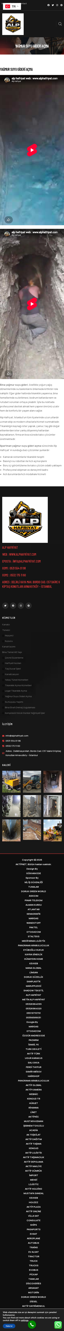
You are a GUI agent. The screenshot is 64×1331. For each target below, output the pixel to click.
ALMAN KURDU (34, 904)
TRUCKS (33, 1265)
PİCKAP (33, 1274)
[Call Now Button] (32, 1324)
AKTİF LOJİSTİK (33, 1152)
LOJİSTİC (34, 1184)
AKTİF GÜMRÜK (33, 1170)
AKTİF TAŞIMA (33, 1143)
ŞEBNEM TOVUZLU (33, 1125)
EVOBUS (33, 1270)
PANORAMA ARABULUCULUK (33, 945)
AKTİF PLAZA (34, 1206)
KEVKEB (33, 963)
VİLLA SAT (33, 1215)
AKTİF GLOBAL (34, 1085)
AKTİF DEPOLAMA (33, 1161)
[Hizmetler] (13, 24)
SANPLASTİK (34, 981)
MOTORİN (33, 1292)
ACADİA (33, 1130)
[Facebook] (48, 5)
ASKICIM (33, 895)
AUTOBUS (33, 1242)
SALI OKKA (33, 1062)
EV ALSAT (33, 1251)
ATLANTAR (34, 909)
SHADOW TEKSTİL (34, 990)
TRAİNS (33, 1247)
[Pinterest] (61, 5)
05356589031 (33, 1017)
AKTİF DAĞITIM (33, 1139)
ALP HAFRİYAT (33, 995)
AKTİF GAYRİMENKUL (33, 1306)
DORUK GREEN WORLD (33, 891)
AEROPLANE (33, 1238)
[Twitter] (53, 5)
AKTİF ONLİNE (33, 1211)
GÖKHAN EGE (33, 873)
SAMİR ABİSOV (34, 1071)
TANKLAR (33, 1279)
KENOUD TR (33, 1098)
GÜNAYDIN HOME (33, 959)
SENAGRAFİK (34, 913)
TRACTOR (33, 1256)
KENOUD (33, 1148)
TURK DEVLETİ (34, 1049)
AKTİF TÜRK (33, 1053)
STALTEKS (33, 936)
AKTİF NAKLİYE (34, 1166)
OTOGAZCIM (33, 931)
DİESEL (33, 1301)
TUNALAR (33, 886)
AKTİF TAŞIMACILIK (33, 1157)
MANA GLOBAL (34, 968)
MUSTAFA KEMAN (33, 1121)
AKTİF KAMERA (34, 1089)
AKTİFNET (21, 864)
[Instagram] (57, 5)
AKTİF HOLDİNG (33, 1188)
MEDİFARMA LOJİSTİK (33, 940)
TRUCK (34, 1260)
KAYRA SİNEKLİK (33, 954)
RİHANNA (34, 1107)
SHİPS (33, 1224)
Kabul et (9, 1326)
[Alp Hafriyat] (25, 520)
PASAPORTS (33, 1229)
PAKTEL (33, 927)
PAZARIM (34, 1040)
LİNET (33, 1112)
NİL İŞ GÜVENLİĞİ (34, 882)
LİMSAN (33, 972)
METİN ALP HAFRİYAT (33, 999)
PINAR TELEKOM (33, 900)
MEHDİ (33, 1179)
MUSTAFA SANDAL (34, 1193)
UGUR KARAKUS (33, 1058)
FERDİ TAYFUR (33, 1067)
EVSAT (33, 1233)
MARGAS (33, 918)
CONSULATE (33, 1220)
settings (24, 1320)
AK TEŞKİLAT (33, 1134)
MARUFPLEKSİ (33, 986)
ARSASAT (33, 1288)
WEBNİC (33, 1094)
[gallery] (11, 782)
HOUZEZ (33, 1202)
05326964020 (34, 1008)
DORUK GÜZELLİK (33, 977)
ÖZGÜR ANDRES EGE (33, 1035)
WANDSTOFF (33, 922)
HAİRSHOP (33, 1076)
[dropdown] (54, 23)
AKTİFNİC (33, 1116)
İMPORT (33, 1175)
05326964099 (34, 1004)
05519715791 (33, 1013)
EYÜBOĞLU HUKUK (33, 949)
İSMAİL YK (33, 1044)
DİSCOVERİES (33, 1283)
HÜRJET (33, 1103)
